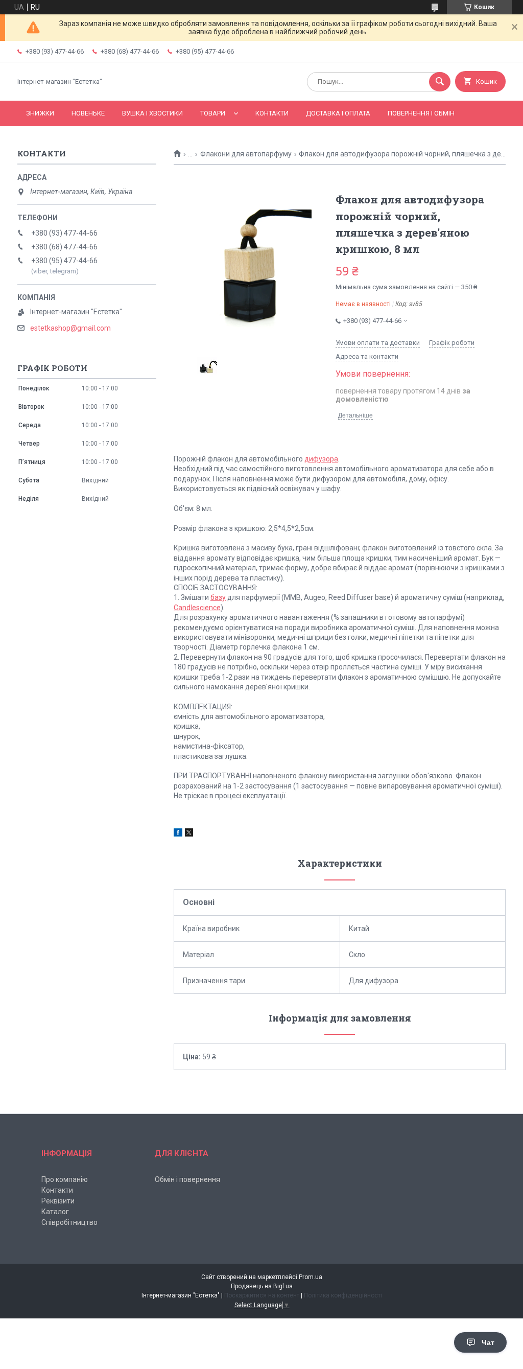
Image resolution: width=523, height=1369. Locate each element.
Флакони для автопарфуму (246, 154)
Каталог (55, 1212)
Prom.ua (310, 1277)
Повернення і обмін (421, 113)
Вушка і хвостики (152, 113)
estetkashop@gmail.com (70, 328)
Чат (488, 1342)
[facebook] (178, 834)
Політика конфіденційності (343, 1295)
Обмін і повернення (187, 1179)
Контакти (272, 113)
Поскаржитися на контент (261, 1295)
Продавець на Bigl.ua (262, 1286)
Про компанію (64, 1179)
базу (218, 597)
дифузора (321, 459)
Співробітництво (69, 1222)
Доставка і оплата (338, 113)
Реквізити (58, 1201)
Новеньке (88, 113)
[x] (189, 834)
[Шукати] (439, 81)
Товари (212, 113)
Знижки (40, 113)
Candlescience (197, 608)
